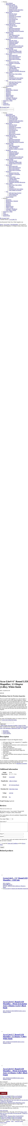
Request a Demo (12, 1102)
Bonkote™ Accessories (14, 63)
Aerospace (8, 92)
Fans (7, 80)
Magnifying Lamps (10, 4)
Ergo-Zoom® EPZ (13, 19)
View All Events (4, 1110)
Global (24, 728)
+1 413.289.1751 (13, 219)
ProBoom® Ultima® (14, 42)
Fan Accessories (13, 84)
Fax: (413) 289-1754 (16, 1100)
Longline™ (11, 76)
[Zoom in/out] (0, 1124)
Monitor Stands (9, 48)
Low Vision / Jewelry (11, 99)
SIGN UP (3, 1093)
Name (2, 833)
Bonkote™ (8, 60)
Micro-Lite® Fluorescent (15, 56)
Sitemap (8, 1121)
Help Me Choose (13, 5)
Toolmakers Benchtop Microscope (17, 71)
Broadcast (8, 39)
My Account (3, 107)
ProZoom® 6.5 (12, 17)
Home (1, 224)
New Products (9, 3)
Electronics (8, 88)
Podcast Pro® (12, 44)
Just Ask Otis (25, 1100)
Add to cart (3, 724)
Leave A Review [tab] (7, 733)
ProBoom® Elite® (13, 43)
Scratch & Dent (9, 86)
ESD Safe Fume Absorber (15, 82)
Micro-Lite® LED (13, 55)
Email (2, 836)
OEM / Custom (9, 96)
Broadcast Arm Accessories (15, 47)
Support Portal (6, 104)
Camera (11, 27)
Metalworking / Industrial (12, 90)
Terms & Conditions (19, 1121)
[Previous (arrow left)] (0, 1125)
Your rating (3, 819)
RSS (12, 1121)
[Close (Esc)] (5, 1124)
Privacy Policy (3, 1122)
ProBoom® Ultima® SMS (15, 51)
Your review (3, 821)
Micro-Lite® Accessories (15, 59)
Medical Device (9, 95)
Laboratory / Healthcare (11, 98)
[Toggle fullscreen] (2, 1124)
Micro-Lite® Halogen (14, 58)
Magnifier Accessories (14, 11)
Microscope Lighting (14, 70)
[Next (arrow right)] (2, 1125)
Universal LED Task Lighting (16, 78)
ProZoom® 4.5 (12, 15)
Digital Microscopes (10, 24)
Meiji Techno (12, 21)
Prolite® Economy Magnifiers (16, 9)
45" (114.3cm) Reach (14, 785)
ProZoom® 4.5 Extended (15, 16)
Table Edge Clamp (13, 789)
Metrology (8, 94)
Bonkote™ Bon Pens (14, 62)
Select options (15, 886)
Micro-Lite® (9, 54)
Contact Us (5, 103)
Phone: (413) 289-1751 (5, 1100)
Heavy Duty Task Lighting (15, 74)
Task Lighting (9, 72)
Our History (10, 1101)
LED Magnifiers (13, 68)
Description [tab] (5, 730)
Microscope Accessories (14, 23)
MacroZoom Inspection (14, 28)
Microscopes (9, 12)
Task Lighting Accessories (15, 79)
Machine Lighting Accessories (16, 38)
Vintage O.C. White (7, 100)
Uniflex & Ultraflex (13, 36)
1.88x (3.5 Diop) (13, 781)
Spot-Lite (11, 34)
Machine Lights (9, 32)
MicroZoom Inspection (14, 29)
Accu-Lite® (9, 64)
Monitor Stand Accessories (15, 52)
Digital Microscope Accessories (16, 31)
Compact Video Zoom (14, 67)
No (10, 797)
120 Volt (11, 793)
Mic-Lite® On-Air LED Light (16, 46)
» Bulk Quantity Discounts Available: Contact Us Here (13, 725)
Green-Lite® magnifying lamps (9, 720)
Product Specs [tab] (6, 732)
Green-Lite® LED (13, 7)
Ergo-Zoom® (12, 20)
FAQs (4, 102)
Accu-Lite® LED (13, 8)
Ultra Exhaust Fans (13, 83)
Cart (7, 107)
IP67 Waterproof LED (14, 35)
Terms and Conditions (12, 843)
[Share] (3, 1124)
